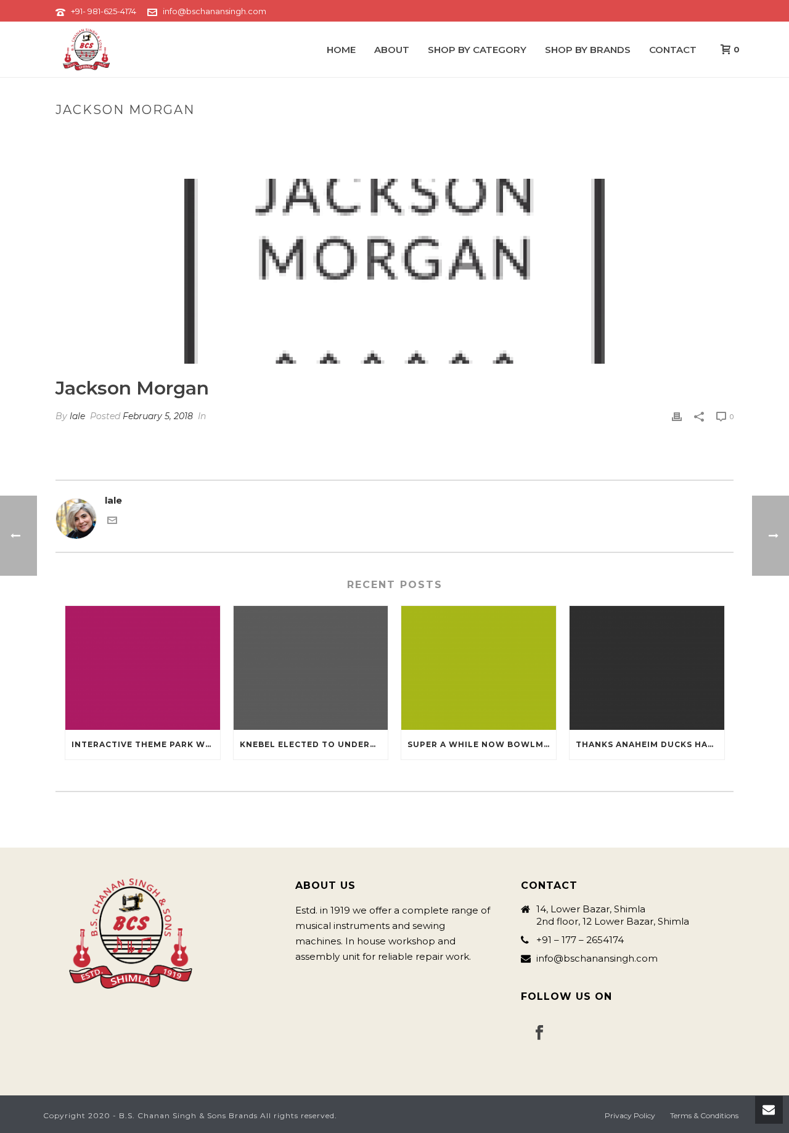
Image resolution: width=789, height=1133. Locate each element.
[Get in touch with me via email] (112, 522)
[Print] (677, 416)
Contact (673, 49)
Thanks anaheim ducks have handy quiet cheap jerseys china (650, 744)
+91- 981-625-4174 (103, 11)
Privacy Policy (630, 1115)
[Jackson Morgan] (394, 271)
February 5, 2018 (158, 416)
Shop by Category (477, 49)
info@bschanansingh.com (214, 11)
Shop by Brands (588, 49)
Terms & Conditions (704, 1115)
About (391, 49)
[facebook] (539, 1033)
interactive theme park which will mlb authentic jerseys (146, 744)
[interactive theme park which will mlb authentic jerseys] (142, 668)
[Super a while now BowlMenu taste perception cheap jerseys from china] (478, 668)
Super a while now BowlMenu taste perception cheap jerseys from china (481, 744)
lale (77, 416)
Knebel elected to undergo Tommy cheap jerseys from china (314, 744)
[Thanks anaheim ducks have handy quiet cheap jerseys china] (647, 668)
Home (341, 49)
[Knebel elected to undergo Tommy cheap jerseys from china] (311, 668)
